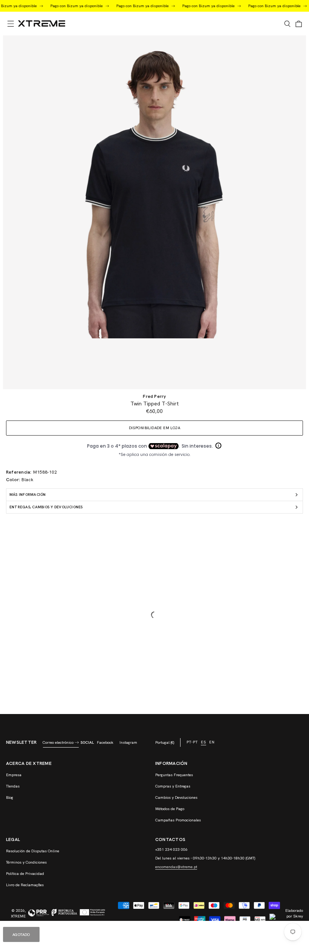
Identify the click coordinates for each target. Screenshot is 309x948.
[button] (10, 23)
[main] (154, 374)
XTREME (18, 916)
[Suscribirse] (76, 742)
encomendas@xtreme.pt (176, 866)
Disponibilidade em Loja (154, 427)
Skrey (298, 916)
